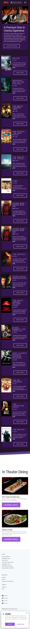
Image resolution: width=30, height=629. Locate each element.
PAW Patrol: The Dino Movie (19, 133)
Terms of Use (5, 560)
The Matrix (19, 430)
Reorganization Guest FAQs (8, 568)
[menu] (25, 2)
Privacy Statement (6, 556)
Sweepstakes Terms (6, 564)
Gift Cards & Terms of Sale (7, 562)
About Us (4, 577)
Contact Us (4, 587)
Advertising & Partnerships (7, 581)
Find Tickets (20, 72)
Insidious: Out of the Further (18, 82)
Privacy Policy (20, 624)
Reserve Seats (11, 505)
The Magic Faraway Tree (18, 107)
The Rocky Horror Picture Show (18, 302)
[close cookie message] (27, 613)
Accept (10, 624)
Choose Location (12, 46)
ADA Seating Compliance (7, 566)
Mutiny (16, 58)
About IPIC (4, 575)
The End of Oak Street (19, 158)
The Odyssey (19, 254)
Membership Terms (6, 558)
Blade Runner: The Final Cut (19, 329)
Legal (3, 554)
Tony (15, 181)
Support (4, 584)
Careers (3, 579)
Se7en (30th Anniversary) (20, 277)
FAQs (3, 588)
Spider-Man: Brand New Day (19, 204)
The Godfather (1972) (18, 405)
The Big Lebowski (18, 381)
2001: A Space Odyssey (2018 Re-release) (20, 355)
